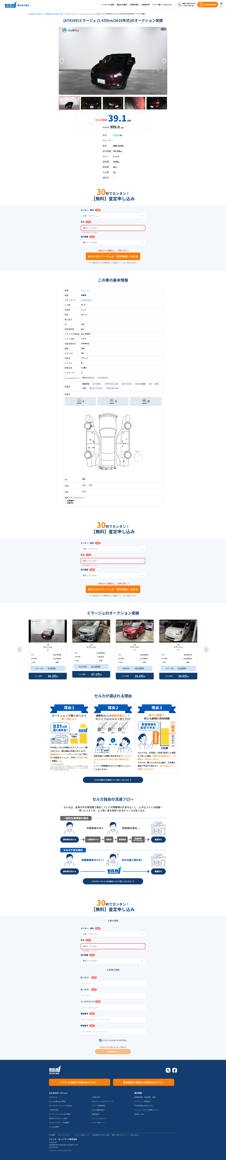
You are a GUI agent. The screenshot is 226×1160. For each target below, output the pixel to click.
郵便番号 (84, 1025)
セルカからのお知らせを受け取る (114, 1040)
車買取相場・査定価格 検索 (54, 14)
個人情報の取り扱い (113, 1047)
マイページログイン (99, 1118)
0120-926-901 (189, 5)
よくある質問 (54, 1127)
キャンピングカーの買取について (146, 1110)
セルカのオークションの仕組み (60, 1106)
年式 (82, 221)
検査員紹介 (96, 1114)
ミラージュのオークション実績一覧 (91, 14)
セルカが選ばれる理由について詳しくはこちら (111, 780)
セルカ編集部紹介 (98, 1110)
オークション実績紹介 (142, 1101)
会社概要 (52, 1135)
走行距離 (84, 236)
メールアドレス (87, 1001)
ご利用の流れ (134, 5)
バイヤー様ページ (98, 1123)
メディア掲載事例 (98, 1106)
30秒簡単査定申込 (210, 4)
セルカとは (53, 1097)
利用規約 (102, 1047)
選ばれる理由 (122, 5)
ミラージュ (74, 14)
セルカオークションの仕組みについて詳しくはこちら (111, 881)
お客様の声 (145, 5)
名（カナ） (85, 989)
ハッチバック (86, 300)
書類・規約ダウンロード (120, 1135)
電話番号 (84, 1013)
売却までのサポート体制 (58, 1118)
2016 (116, 135)
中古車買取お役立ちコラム (144, 1106)
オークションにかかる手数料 (59, 1114)
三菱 (66, 14)
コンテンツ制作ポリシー (82, 1135)
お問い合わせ (134, 1135)
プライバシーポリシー (64, 1135)
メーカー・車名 (87, 210)
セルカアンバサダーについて (102, 1101)
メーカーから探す (108, 5)
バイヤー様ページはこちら (162, 5)
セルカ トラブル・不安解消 (59, 1123)
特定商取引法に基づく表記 (100, 1135)
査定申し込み (139, 1114)
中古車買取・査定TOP (35, 14)
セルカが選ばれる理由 (57, 1101)
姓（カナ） (85, 977)
